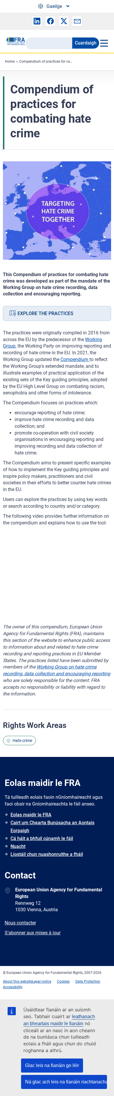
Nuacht (18, 846)
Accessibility (13, 987)
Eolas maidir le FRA (31, 815)
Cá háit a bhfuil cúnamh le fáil (42, 838)
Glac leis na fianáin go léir (52, 1065)
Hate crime (22, 740)
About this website (17, 981)
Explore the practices (45, 313)
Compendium (75, 359)
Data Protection (87, 981)
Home (10, 61)
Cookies (63, 981)
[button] (37, 21)
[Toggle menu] (103, 43)
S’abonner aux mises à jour (33, 933)
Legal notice (41, 981)
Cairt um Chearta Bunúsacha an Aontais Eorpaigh (52, 826)
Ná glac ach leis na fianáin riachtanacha (66, 1081)
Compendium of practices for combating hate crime (60, 61)
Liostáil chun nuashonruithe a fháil (47, 854)
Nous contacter (20, 923)
